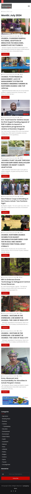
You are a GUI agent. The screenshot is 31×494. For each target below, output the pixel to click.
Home (4, 11)
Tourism (4, 462)
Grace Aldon (5, 277)
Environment (5, 434)
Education (5, 429)
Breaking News (6, 418)
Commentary (6, 426)
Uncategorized (6, 464)
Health (4, 439)
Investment (5, 441)
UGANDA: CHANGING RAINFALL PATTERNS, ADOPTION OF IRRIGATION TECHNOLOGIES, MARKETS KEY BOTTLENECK (13, 41)
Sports (4, 459)
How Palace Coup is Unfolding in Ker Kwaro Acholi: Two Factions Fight (14, 201)
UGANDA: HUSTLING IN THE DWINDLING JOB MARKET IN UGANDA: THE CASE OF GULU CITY (14, 317)
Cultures (4, 423)
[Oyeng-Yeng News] (6, 6)
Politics (4, 451)
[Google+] (12, 491)
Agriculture (5, 416)
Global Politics (6, 436)
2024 (8, 11)
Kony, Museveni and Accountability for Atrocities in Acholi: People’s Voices (14, 380)
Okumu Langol (5, 36)
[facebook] (18, 491)
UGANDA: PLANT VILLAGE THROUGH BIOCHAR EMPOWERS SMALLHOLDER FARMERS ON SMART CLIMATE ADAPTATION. (15, 163)
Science (4, 457)
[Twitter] (16, 491)
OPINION (4, 449)
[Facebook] (14, 491)
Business (4, 421)
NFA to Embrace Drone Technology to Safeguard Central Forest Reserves (15, 281)
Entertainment (6, 431)
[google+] (20, 491)
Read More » (5, 54)
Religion (4, 454)
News (3, 446)
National (4, 444)
